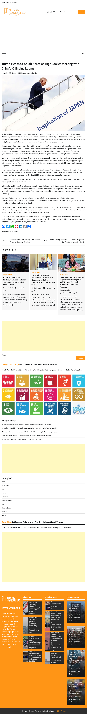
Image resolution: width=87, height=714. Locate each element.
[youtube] (54, 12)
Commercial (5, 497)
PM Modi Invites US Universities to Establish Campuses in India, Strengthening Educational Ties (43, 280)
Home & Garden (6, 508)
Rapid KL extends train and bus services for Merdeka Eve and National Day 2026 (26, 435)
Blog (3, 489)
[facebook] (45, 12)
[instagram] (48, 12)
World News (13, 232)
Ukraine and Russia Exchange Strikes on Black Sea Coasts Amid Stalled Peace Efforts (14, 281)
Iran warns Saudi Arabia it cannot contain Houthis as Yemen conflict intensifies (76, 632)
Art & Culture (5, 485)
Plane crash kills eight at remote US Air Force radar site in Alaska (56, 615)
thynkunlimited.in (30, 73)
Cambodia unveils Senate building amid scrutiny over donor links (21, 439)
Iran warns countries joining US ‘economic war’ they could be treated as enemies (26, 424)
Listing (4, 515)
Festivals (4, 504)
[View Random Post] (82, 53)
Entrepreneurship (7, 500)
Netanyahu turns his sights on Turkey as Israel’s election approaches (75, 608)
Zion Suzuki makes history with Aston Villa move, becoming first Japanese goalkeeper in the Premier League (76, 688)
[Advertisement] (43, 35)
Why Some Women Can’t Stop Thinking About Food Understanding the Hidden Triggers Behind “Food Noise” (75, 659)
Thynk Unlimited (41, 711)
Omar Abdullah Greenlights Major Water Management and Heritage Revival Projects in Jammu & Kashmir (72, 282)
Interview (4, 512)
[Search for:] (68, 12)
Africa (3, 481)
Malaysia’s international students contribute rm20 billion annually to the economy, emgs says (30, 432)
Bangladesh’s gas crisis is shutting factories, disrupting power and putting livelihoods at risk (29, 428)
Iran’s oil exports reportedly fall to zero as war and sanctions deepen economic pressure (56, 639)
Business (4, 493)
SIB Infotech (61, 711)
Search (4, 355)
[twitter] (51, 12)
